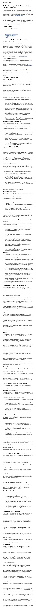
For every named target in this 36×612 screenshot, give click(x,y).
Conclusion (6, 37)
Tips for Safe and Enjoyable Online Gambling (11, 34)
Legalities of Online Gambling (9, 30)
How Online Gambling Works (9, 29)
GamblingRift (25, 56)
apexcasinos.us (12, 48)
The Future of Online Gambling (9, 36)
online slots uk (17, 24)
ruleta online (30, 65)
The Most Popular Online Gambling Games (11, 33)
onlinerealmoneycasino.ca (20, 15)
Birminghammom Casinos (7, 2)
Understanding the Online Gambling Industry (11, 28)
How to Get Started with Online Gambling (11, 35)
